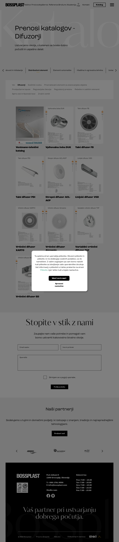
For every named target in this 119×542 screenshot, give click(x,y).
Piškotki (44, 270)
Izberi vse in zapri (59, 278)
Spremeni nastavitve (59, 285)
